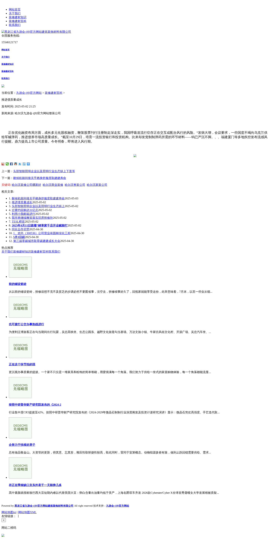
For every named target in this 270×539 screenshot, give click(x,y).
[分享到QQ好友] (15, 163)
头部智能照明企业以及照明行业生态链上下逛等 (44, 171)
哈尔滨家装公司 (97, 184)
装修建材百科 (17, 21)
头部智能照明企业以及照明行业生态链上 (38, 206)
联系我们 (15, 24)
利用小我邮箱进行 (23, 213)
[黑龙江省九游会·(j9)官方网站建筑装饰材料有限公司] (36, 31)
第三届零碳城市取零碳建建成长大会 (36, 240)
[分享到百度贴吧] (24, 163)
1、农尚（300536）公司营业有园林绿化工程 (42, 233)
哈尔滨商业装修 (53, 184)
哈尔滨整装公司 (75, 184)
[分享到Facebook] (11, 163)
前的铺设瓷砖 (17, 284)
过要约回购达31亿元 (25, 210)
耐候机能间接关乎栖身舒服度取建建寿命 (39, 178)
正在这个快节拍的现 (22, 364)
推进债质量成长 (22, 202)
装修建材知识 (17, 17)
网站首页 (15, 9)
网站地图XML (27, 512)
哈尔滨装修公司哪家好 (26, 184)
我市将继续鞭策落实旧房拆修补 (32, 217)
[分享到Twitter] (19, 163)
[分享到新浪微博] (3, 163)
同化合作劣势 (20, 229)
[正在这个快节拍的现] (20, 357)
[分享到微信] (7, 163)
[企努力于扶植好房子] (20, 437)
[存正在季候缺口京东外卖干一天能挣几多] (20, 477)
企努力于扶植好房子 (22, 444)
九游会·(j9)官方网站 (29, 92)
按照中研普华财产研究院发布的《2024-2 (35, 404)
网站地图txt (8, 512)
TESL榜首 (18, 221)
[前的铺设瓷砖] (20, 276)
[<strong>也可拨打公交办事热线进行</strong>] (20, 316)
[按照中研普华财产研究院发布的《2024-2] (20, 397)
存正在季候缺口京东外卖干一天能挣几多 (35, 485)
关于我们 (15, 13)
